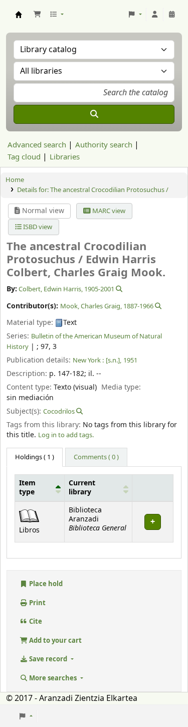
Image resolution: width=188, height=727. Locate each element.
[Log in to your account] (155, 15)
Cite (35, 621)
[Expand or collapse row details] (152, 521)
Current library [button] (82, 487)
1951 (130, 360)
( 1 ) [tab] (34, 457)
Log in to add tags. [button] (66, 435)
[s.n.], (113, 360)
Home (15, 180)
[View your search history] (172, 15)
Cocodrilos (59, 411)
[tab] (96, 457)
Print (37, 603)
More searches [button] (53, 678)
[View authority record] (118, 289)
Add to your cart (55, 640)
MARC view (108, 211)
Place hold (45, 584)
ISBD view (37, 227)
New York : (88, 360)
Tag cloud (24, 156)
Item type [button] (27, 487)
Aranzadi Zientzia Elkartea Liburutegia (18, 14)
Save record (48, 659)
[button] (37, 15)
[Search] (94, 114)
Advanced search (37, 144)
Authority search (103, 144)
